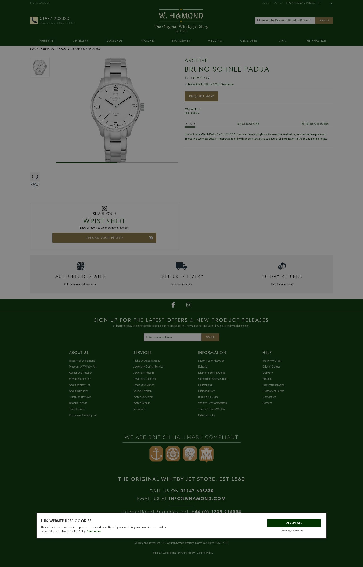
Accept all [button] (294, 523)
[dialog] (181, 526)
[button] (294, 530)
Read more (94, 531)
